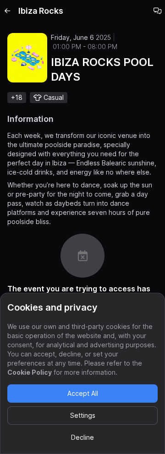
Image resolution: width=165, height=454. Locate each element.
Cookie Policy (29, 372)
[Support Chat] (157, 11)
